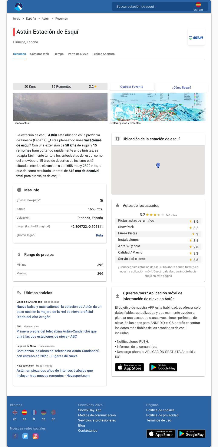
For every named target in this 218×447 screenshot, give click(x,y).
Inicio (17, 18)
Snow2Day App (89, 410)
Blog (81, 425)
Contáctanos (87, 430)
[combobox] (153, 6)
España (31, 18)
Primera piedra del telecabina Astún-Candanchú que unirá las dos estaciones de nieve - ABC (57, 333)
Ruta (99, 235)
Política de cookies (160, 410)
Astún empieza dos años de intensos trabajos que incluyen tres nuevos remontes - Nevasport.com (55, 373)
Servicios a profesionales (97, 420)
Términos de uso (158, 420)
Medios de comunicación (97, 415)
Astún (46, 18)
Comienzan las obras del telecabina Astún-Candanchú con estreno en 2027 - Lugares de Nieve (58, 353)
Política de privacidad (162, 415)
